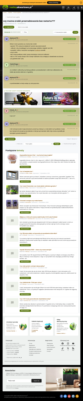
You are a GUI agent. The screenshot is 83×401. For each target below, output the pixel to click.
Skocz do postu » (25, 167)
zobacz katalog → (54, 2)
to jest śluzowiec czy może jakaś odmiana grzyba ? (38, 186)
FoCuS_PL (13, 110)
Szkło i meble (29, 173)
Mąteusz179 (14, 38)
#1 (76, 43)
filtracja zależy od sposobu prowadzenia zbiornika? (38, 233)
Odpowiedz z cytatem (69, 39)
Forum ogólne (17, 12)
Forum (5, 12)
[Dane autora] (78, 39)
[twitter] (65, 397)
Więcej (16, 388)
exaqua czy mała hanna (31, 201)
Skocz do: (20, 143)
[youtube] (69, 397)
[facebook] (61, 396)
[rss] (77, 397)
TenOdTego (14, 64)
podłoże (37, 50)
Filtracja (25, 235)
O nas (30, 343)
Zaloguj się (7, 32)
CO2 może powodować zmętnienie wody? (35, 299)
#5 (76, 128)
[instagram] (73, 397)
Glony (27, 187)
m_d (20, 357)
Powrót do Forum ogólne (13, 17)
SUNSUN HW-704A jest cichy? (31, 282)
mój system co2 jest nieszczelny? (32, 266)
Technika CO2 (31, 218)
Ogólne (10, 12)
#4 (76, 115)
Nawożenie (28, 202)
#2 (76, 69)
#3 (76, 83)
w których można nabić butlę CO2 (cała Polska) (38, 217)
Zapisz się (36, 380)
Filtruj (25, 32)
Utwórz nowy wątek (23, 27)
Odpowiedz (9, 27)
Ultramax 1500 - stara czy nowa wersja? (35, 250)
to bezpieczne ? (26, 171)
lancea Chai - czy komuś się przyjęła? (36, 155)
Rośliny (29, 157)
